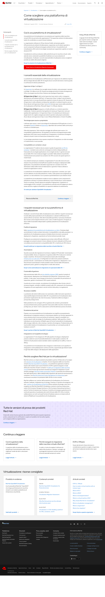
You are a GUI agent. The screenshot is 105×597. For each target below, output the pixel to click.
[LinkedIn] (71, 524)
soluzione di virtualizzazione (34, 362)
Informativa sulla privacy (12, 572)
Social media (56, 540)
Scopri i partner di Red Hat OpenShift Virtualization (39, 330)
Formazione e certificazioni (25, 533)
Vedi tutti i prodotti (11, 512)
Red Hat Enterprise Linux (7, 535)
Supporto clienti (22, 537)
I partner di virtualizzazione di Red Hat (37, 384)
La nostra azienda (74, 543)
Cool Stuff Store (68, 568)
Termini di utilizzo (21, 572)
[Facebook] (78, 524)
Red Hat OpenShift (6, 537)
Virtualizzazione (34, 10)
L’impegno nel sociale (91, 548)
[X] (81, 524)
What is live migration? (79, 508)
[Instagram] (84, 524)
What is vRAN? (77, 493)
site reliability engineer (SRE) (50, 274)
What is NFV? (76, 490)
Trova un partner (23, 541)
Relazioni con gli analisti (75, 551)
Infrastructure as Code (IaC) (32, 259)
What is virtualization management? (83, 503)
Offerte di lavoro (90, 551)
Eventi (30, 568)
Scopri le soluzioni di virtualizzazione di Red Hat (38, 63)
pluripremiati (99, 539)
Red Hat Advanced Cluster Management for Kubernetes (49, 375)
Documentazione (82, 3)
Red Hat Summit (76, 568)
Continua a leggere (63, 198)
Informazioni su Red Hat (12, 568)
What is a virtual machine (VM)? (82, 498)
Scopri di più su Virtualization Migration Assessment (40, 67)
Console (74, 3)
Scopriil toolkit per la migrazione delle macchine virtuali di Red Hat (43, 246)
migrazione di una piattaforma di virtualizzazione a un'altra (43, 230)
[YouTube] (74, 524)
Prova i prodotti (39, 533)
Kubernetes (44, 125)
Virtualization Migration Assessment (49, 494)
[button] (68, 24)
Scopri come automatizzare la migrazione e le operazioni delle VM (43, 268)
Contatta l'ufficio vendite (58, 533)
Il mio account (22, 535)
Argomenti (26, 10)
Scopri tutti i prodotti (6, 543)
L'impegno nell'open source (93, 546)
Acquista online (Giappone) (42, 537)
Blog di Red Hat (45, 568)
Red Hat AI (4, 533)
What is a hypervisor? (79, 505)
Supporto (89, 3)
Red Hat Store (39, 535)
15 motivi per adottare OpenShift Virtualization (37, 189)
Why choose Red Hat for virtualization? (84, 500)
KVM (49, 104)
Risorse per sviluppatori (24, 539)
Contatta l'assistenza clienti (59, 535)
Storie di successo (74, 548)
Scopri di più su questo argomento (83, 512)
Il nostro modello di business (76, 546)
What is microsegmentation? (81, 495)
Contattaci (38, 568)
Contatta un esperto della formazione (58, 538)
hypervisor (29, 89)
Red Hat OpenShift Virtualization (38, 364)
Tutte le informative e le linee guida (34, 572)
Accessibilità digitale (47, 572)
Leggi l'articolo (10, 457)
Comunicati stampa (91, 543)
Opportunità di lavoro (23, 568)
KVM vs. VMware (77, 483)
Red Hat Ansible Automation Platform (45, 371)
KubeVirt (32, 125)
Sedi (34, 568)
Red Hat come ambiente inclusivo (56, 568)
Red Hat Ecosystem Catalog (25, 543)
